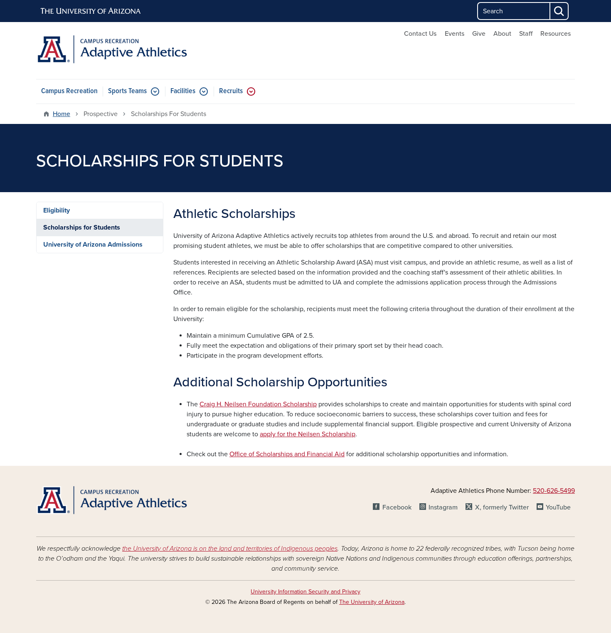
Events (454, 34)
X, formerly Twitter (501, 507)
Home (61, 114)
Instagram (443, 507)
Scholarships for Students (81, 227)
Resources (555, 34)
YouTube (558, 507)
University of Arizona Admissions (93, 244)
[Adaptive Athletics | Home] (122, 50)
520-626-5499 (554, 491)
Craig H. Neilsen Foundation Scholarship (258, 404)
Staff (525, 34)
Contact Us (420, 34)
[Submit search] (559, 11)
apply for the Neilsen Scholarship (307, 434)
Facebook (396, 507)
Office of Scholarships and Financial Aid (287, 454)
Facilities (182, 91)
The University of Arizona (371, 602)
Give (478, 34)
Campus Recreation (69, 91)
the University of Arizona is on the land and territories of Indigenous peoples (230, 548)
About (502, 34)
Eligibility (56, 210)
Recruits (231, 91)
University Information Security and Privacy (305, 591)
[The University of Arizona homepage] (91, 11)
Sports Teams (127, 91)
